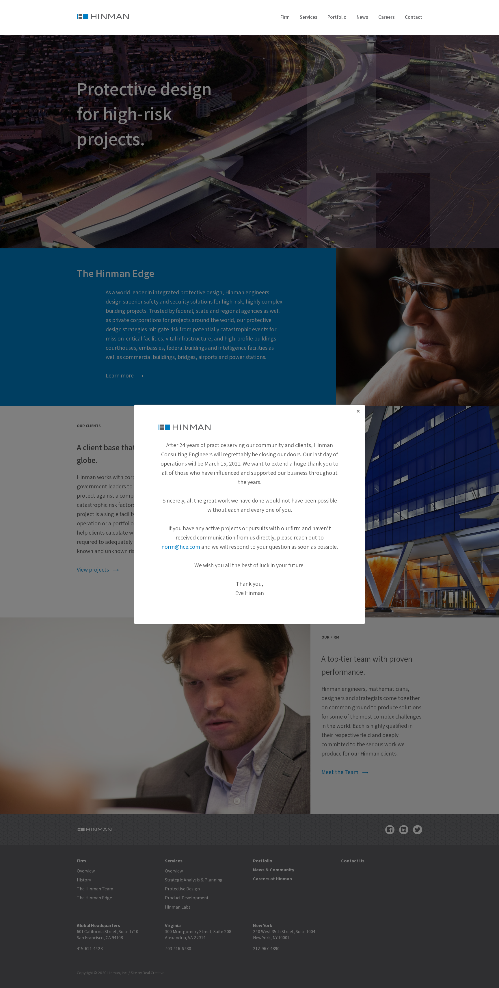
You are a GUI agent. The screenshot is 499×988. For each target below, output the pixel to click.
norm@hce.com (180, 546)
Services (308, 17)
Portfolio (337, 17)
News (362, 17)
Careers (386, 17)
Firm (285, 17)
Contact (413, 17)
